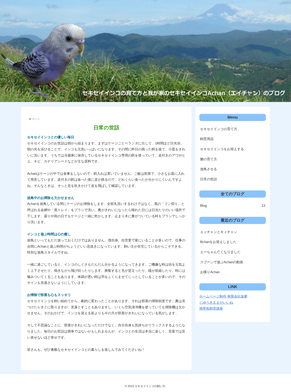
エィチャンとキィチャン (218, 232)
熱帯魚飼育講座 (211, 308)
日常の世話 (208, 179)
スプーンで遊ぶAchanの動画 (221, 262)
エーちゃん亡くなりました (220, 252)
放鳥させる (208, 169)
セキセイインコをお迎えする (222, 149)
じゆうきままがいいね (216, 303)
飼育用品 (207, 139)
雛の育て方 (208, 159)
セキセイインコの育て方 (218, 129)
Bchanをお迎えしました (218, 242)
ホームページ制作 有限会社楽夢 (223, 296)
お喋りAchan (210, 272)
